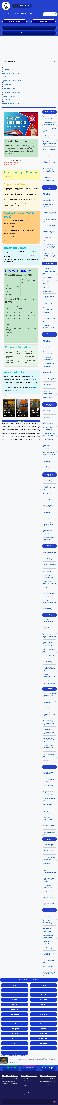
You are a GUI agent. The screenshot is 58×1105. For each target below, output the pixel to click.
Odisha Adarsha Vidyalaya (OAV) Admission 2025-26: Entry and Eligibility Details (48, 311)
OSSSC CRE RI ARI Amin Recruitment (49, 440)
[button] (54, 61)
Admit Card (24, 13)
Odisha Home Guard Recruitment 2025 (48, 826)
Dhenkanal (43, 1000)
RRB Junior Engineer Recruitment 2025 (48, 850)
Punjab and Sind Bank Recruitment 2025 (48, 656)
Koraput (43, 1019)
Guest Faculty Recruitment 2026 (47, 761)
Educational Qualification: (10, 73)
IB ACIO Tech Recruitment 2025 (47, 915)
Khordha (14, 1024)
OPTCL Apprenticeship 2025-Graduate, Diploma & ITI (49, 974)
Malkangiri (43, 1029)
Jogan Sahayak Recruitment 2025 (47, 385)
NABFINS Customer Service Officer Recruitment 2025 (48, 391)
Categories (43, 21)
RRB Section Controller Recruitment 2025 (49, 845)
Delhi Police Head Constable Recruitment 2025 (49, 806)
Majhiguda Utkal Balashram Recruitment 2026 (49, 162)
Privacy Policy (28, 1090)
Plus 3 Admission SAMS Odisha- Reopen (49, 302)
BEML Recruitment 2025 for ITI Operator (49, 570)
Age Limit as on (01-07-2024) (11, 81)
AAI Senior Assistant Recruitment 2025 (48, 967)
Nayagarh (43, 1033)
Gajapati (15, 1004)
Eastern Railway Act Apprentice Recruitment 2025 (49, 602)
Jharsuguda (15, 1014)
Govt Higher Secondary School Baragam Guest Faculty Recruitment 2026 (49, 171)
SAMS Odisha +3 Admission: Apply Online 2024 (49, 327)
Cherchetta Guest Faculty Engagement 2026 (48, 747)
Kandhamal (43, 1014)
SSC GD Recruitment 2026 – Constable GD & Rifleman (49, 779)
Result (3, 15)
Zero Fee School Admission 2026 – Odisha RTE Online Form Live (49, 271)
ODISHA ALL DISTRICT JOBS (10, 104)
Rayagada (43, 1043)
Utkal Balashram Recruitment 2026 (47, 346)
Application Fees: (8, 77)
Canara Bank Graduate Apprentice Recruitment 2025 (49, 636)
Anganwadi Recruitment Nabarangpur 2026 (49, 422)
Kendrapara (15, 1029)
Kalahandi (14, 1019)
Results (26, 1085)
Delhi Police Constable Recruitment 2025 (49, 460)
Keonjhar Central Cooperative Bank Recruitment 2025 (47, 643)
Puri (14, 1043)
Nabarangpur (43, 1038)
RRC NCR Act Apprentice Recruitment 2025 (49, 379)
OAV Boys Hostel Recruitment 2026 (47, 352)
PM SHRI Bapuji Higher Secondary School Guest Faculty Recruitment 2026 (49, 180)
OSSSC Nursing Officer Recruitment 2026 (49, 149)
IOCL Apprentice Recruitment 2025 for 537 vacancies (48, 467)
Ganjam (43, 1004)
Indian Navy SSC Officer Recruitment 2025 (49, 953)
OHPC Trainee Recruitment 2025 (47, 559)
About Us (26, 1092)
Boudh (14, 995)
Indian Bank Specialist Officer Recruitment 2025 (48, 629)
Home (2, 13)
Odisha (17, 13)
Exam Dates (33, 13)
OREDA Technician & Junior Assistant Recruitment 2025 (48, 595)
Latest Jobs (9, 13)
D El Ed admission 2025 (49, 277)
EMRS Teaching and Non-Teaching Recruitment (48, 372)
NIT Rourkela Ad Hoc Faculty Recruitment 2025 (48, 960)
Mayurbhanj (15, 1033)
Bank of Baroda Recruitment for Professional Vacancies (49, 682)
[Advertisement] (29, 47)
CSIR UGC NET (46, 287)
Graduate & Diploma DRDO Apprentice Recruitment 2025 (48, 539)
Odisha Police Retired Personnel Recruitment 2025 (49, 832)
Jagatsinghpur (14, 1009)
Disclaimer (27, 1094)
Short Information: (8, 69)
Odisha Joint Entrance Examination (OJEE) (49, 434)
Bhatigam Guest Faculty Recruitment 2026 (49, 136)
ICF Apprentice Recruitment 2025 (47, 609)
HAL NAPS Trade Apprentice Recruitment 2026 (49, 143)
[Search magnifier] (56, 14)
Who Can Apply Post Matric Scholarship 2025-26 (49, 454)
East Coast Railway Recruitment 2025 (48, 898)
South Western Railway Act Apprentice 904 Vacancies (49, 880)
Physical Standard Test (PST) (11, 92)
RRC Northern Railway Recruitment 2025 (48, 892)
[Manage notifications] (54, 1102)
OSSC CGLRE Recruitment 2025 (47, 517)
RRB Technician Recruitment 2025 (47, 886)
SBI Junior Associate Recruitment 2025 (48, 662)
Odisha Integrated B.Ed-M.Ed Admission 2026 (49, 123)
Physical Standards (8, 88)
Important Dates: (8, 85)
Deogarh (14, 1000)
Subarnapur (43, 1048)
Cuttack (43, 995)
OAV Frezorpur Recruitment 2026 (47, 117)
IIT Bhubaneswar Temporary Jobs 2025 (48, 942)
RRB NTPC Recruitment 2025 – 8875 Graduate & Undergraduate (49, 857)
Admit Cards (27, 1083)
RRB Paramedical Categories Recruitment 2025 (49, 872)
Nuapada (14, 1038)
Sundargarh (15, 1053)
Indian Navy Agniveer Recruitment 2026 (48, 772)
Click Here (30, 376)
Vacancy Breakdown (9, 96)
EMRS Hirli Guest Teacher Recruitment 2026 (49, 155)
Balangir (43, 985)
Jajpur (43, 1009)
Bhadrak (43, 990)
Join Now (52, 1081)
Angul (14, 985)
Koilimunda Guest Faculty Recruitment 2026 (48, 754)
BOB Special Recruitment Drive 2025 (49, 675)
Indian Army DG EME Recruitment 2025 (48, 786)
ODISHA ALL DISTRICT (14, 21)
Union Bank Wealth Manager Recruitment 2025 (49, 668)
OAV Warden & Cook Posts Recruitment (48, 358)
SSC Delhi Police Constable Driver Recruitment (47, 819)
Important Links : (7, 100)
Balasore (15, 990)
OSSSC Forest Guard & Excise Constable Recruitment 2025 (49, 365)
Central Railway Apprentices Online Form (49, 582)
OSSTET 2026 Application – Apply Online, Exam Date (49, 130)
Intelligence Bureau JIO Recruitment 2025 (49, 936)
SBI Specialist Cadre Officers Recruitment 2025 (48, 524)
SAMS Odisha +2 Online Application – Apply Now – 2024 (49, 320)
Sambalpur (14, 1048)
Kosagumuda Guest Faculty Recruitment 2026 (48, 739)
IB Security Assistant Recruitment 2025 (48, 398)
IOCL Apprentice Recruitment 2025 (47, 588)
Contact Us (27, 1088)
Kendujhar (43, 1024)
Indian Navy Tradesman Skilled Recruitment (49, 576)
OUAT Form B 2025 (48, 292)
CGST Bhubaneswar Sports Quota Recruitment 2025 (48, 793)
